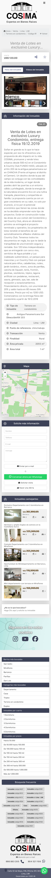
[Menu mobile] (22, 12)
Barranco (8, 672)
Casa (6, 693)
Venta (15, 31)
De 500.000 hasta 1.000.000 (15, 770)
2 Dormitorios (9, 719)
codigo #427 (15, 789)
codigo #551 (25, 826)
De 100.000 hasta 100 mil (14, 749)
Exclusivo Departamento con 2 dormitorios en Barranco (23, 506)
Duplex (7, 706)
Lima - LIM (24, 31)
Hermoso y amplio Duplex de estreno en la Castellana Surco (22, 526)
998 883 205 (12, 861)
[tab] (13, 69)
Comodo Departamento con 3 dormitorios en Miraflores (23, 545)
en (35, 797)
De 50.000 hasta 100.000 (14, 745)
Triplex (6, 698)
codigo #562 (39, 805)
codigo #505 (35, 814)
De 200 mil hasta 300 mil (14, 761)
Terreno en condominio (16, 34)
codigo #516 (15, 822)
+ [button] (5, 372)
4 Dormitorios (9, 727)
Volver (44, 34)
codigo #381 (35, 789)
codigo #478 (30, 810)
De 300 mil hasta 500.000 (15, 765)
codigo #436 (11, 805)
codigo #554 (15, 801)
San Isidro (8, 664)
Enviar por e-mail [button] (26, 466)
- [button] (5, 376)
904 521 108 (34, 861)
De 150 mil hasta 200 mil (14, 757)
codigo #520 (15, 814)
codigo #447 (35, 793)
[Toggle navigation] (44, 3)
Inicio (8, 31)
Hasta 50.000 (9, 740)
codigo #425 (35, 818)
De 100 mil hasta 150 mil (14, 753)
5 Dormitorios (9, 732)
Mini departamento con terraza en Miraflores (23, 583)
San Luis (7, 680)
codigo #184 (35, 822)
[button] (7, 88)
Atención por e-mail (26, 857)
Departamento (10, 689)
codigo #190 (35, 801)
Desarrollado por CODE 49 (25, 876)
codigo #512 (15, 793)
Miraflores (8, 668)
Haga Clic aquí (10, 610)
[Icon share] (15, 639)
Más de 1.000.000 (11, 774)
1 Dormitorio (9, 715)
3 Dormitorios (9, 723)
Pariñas (7, 676)
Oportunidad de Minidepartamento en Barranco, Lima (25, 565)
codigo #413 (15, 797)
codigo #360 (15, 818)
